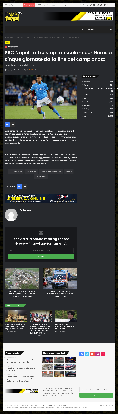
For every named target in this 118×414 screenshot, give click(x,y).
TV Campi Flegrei (45, 405)
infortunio (31, 171)
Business (87, 85)
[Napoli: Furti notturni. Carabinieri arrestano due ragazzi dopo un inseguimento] (59, 367)
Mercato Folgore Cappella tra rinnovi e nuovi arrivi (64, 326)
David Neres (16, 171)
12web (63, 405)
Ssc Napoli (41, 176)
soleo (69, 171)
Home (8, 37)
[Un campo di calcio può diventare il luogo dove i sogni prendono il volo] (16, 316)
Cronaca (87, 94)
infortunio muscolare (51, 171)
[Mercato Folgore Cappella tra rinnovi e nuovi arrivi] (66, 316)
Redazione (9, 70)
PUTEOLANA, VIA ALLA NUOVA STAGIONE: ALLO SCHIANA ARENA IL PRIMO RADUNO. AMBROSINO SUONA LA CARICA (40, 328)
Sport (14, 37)
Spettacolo (88, 112)
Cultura (86, 98)
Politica (86, 109)
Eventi (86, 102)
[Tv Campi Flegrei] (13, 16)
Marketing (87, 105)
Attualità (87, 81)
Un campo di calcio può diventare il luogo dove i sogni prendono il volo (15, 326)
